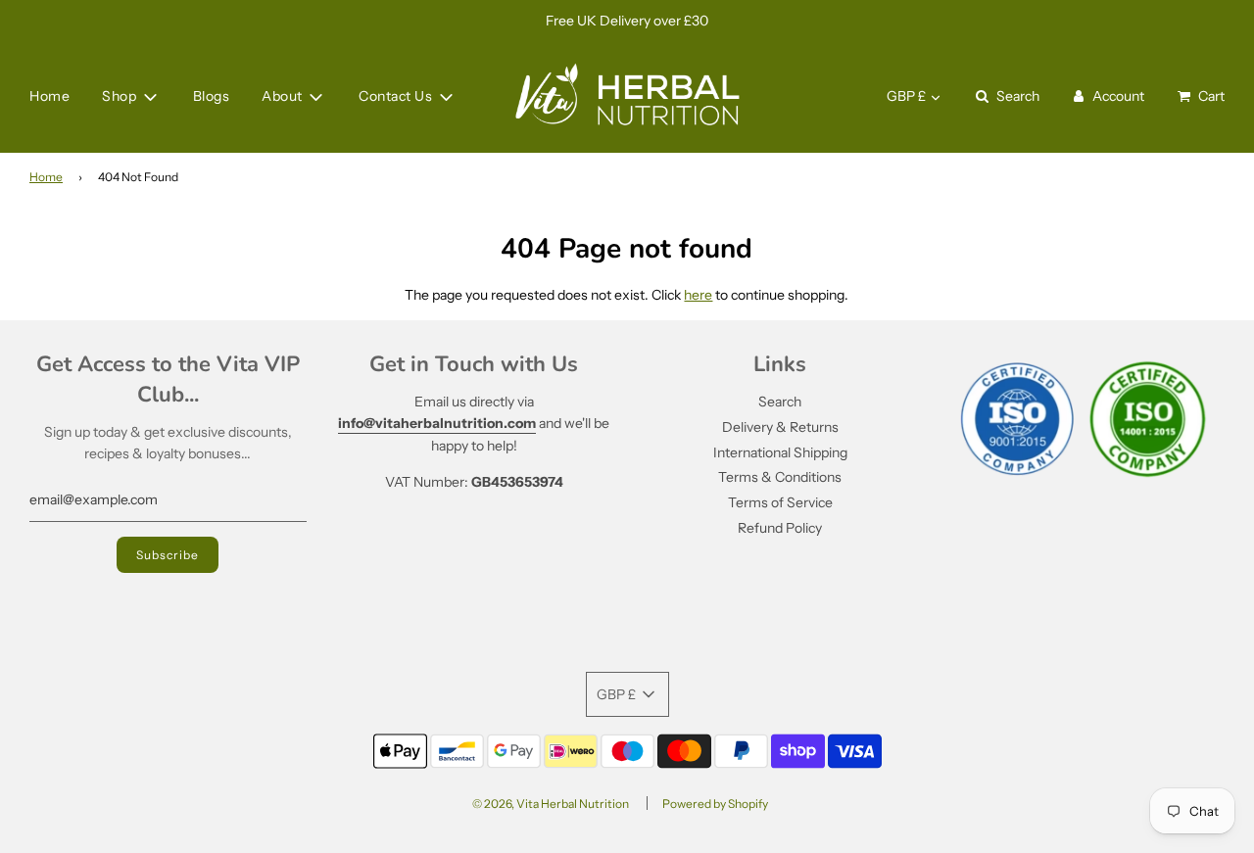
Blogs (211, 97)
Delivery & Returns (780, 427)
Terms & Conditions (780, 477)
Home (49, 97)
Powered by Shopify (715, 803)
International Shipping (780, 452)
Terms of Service (780, 502)
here (698, 295)
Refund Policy (780, 528)
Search (779, 401)
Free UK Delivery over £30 (627, 20)
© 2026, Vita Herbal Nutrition (550, 803)
